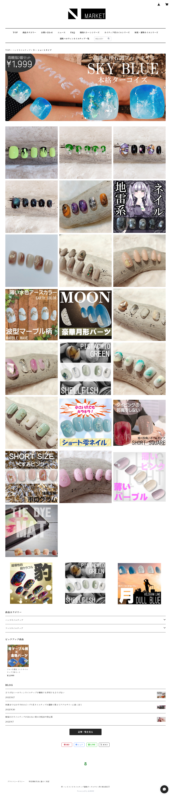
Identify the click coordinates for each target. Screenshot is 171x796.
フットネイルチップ (14, 628)
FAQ (72, 32)
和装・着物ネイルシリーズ (146, 32)
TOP (15, 32)
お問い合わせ (47, 32)
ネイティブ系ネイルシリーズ (117, 32)
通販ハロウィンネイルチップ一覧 (74, 38)
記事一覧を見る (85, 732)
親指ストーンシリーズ (90, 32)
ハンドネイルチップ (21, 50)
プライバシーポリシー (16, 781)
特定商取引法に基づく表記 (39, 781)
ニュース (61, 32)
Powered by (82, 791)
